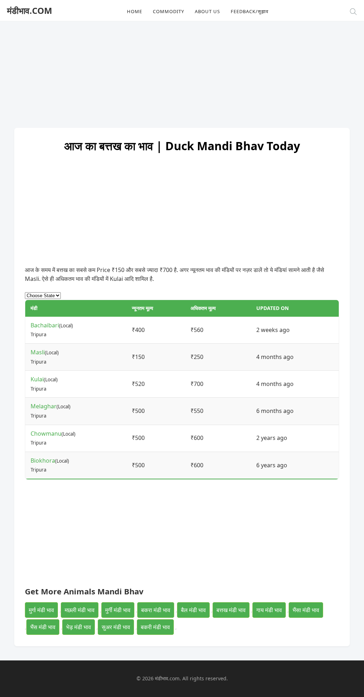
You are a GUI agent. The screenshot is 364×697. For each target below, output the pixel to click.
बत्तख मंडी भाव (231, 610)
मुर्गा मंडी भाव (41, 610)
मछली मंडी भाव (80, 610)
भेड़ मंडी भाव (78, 627)
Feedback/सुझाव (249, 11)
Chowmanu (46, 433)
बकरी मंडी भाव (155, 627)
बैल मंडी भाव (193, 610)
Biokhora (43, 460)
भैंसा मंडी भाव (306, 610)
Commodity (168, 11)
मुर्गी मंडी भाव (117, 610)
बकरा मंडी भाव (155, 610)
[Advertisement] (182, 71)
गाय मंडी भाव (269, 610)
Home (134, 11)
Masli (38, 352)
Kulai (37, 379)
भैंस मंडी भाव (42, 627)
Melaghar (44, 406)
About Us (207, 11)
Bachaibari (45, 325)
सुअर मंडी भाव (116, 627)
